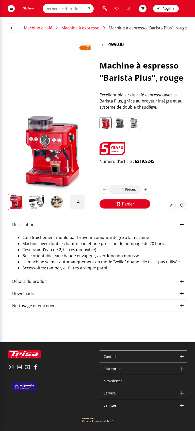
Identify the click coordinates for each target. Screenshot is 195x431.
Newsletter (113, 380)
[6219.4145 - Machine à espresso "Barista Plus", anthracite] (120, 123)
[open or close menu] (11, 9)
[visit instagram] (11, 367)
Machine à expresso (80, 28)
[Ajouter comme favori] (182, 205)
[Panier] (142, 8)
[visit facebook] (35, 367)
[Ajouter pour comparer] (171, 205)
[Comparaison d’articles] (129, 9)
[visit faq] (105, 9)
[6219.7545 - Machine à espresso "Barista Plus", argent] (134, 123)
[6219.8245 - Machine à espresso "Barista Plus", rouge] (106, 123)
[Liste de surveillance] (117, 9)
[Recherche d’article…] (89, 8)
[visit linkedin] (19, 367)
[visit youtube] (27, 367)
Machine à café (38, 28)
